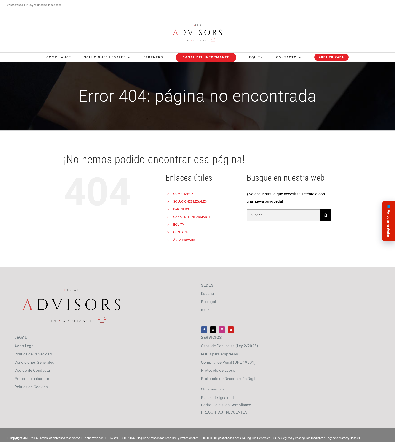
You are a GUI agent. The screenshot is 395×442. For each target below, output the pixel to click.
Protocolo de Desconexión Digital (230, 378)
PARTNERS (181, 209)
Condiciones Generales (34, 362)
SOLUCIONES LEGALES (190, 201)
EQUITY (178, 224)
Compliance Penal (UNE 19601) (228, 362)
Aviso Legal (24, 346)
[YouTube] (231, 329)
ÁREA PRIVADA (184, 240)
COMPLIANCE (183, 193)
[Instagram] (222, 329)
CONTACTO (181, 232)
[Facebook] (204, 329)
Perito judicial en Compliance (226, 405)
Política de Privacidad (33, 354)
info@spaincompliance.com (43, 5)
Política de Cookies (31, 387)
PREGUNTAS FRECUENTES (224, 412)
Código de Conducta (32, 370)
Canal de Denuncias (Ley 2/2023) (229, 346)
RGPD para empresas (219, 354)
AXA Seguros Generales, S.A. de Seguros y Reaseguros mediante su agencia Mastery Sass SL (300, 438)
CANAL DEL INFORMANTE (192, 217)
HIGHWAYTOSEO (115, 438)
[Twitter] (213, 329)
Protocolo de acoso (218, 370)
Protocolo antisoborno (34, 378)
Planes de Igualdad (217, 397)
